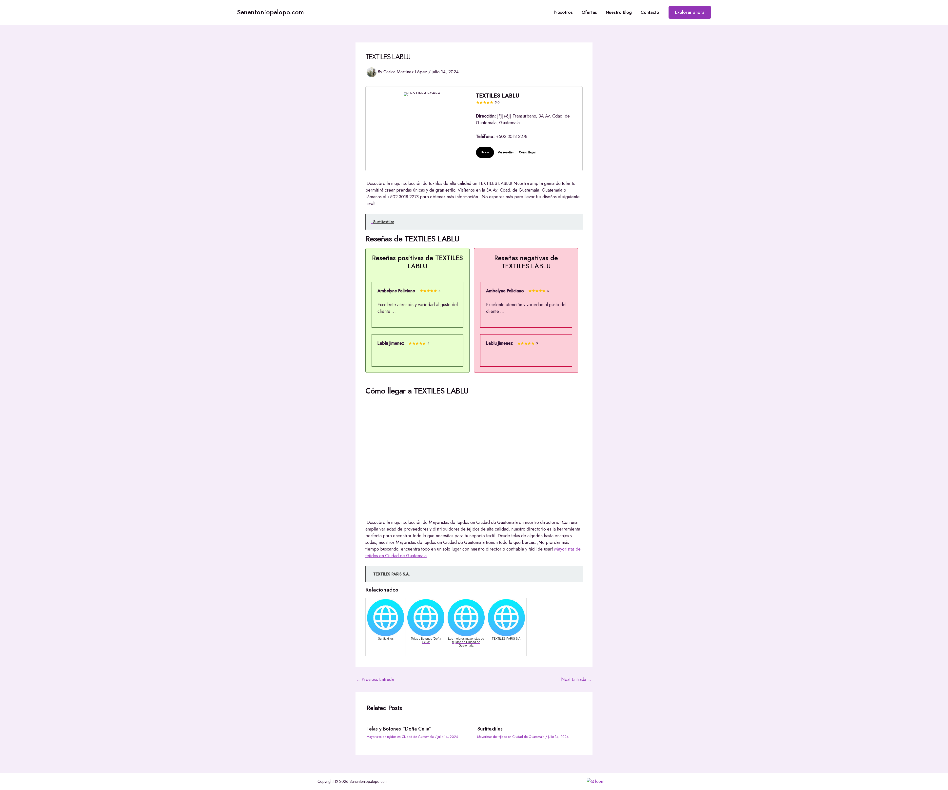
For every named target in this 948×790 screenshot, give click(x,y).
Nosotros (563, 12)
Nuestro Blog (619, 12)
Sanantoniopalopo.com (270, 12)
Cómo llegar (527, 152)
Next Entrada (576, 679)
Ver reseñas (506, 152)
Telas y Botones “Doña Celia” (399, 728)
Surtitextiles (490, 728)
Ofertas (589, 12)
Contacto (650, 12)
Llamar (485, 152)
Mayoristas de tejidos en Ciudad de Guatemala (400, 736)
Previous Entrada (375, 679)
